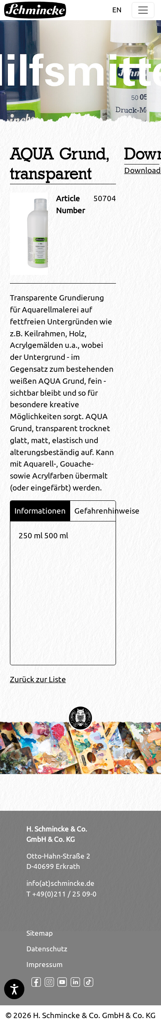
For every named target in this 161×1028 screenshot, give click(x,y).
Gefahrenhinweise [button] (107, 510)
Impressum (44, 964)
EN (116, 10)
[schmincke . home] (35, 10)
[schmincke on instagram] (46, 982)
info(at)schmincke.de (60, 883)
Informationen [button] (40, 510)
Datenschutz (46, 949)
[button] (143, 10)
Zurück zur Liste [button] (38, 679)
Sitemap (39, 933)
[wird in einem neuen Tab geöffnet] (33, 982)
